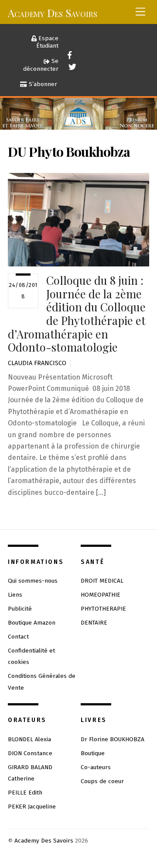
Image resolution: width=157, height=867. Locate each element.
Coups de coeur (102, 781)
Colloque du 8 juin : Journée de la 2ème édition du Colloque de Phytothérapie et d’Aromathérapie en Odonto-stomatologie (77, 314)
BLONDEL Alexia (29, 739)
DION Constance (30, 753)
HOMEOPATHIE (100, 594)
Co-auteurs (96, 767)
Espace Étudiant (47, 42)
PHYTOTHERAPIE (103, 608)
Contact (18, 636)
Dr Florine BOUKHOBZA (112, 739)
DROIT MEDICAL (102, 580)
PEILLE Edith (25, 792)
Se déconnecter (40, 65)
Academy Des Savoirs (43, 840)
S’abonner (42, 84)
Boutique (93, 753)
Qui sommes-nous (33, 580)
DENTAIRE (94, 622)
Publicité (20, 608)
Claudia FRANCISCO (37, 363)
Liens (15, 594)
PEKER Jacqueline (32, 806)
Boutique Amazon (31, 622)
